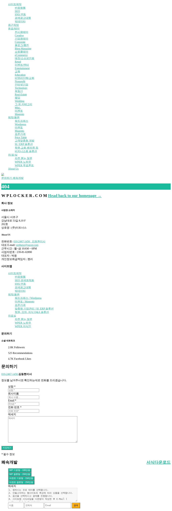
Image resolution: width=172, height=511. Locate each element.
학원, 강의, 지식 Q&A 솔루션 (32, 312)
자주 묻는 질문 (23, 158)
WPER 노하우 (23, 161)
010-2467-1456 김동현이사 (29, 241)
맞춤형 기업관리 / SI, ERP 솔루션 (34, 308)
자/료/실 (12, 154)
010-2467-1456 (9, 374)
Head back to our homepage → (74, 195)
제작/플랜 (13, 117)
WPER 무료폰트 (24, 165)
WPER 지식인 (23, 326)
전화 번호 (15, 407)
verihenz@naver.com (27, 245)
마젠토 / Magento (24, 301)
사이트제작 (15, 4)
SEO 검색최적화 (24, 280)
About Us (13, 168)
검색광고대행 (23, 17)
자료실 (12, 315)
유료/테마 (13, 28)
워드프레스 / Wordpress (28, 298)
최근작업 (13, 25)
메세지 (12, 414)
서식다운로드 (158, 462)
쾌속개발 (18, 178)
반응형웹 (20, 7)
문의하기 (7, 178)
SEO (17, 11)
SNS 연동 (20, 14)
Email (12, 400)
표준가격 (20, 305)
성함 (11, 386)
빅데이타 (20, 21)
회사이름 (13, 393)
